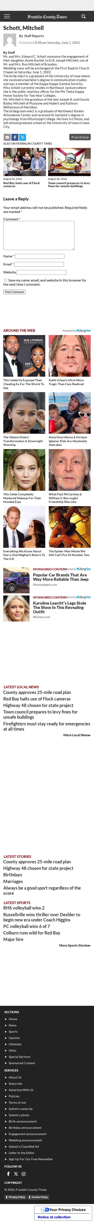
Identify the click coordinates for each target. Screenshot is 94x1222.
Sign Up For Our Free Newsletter (31, 1159)
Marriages (13, 881)
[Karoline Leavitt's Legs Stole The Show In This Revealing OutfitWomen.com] (16, 608)
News (12, 1025)
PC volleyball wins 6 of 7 (26, 926)
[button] (83, 16)
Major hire (13, 939)
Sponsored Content (22, 1063)
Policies (14, 1096)
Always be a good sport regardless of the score (42, 890)
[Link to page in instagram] (23, 1173)
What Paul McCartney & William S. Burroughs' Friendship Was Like (65, 498)
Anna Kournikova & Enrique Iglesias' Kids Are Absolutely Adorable (68, 441)
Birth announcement (23, 1121)
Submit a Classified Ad (24, 1146)
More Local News (76, 735)
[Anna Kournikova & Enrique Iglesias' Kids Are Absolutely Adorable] (70, 413)
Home (13, 1019)
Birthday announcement (25, 1127)
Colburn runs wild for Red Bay (31, 932)
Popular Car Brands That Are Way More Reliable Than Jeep (61, 579)
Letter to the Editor (22, 1153)
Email (8, 264)
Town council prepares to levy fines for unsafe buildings (69, 184)
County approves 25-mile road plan (37, 692)
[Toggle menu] (7, 16)
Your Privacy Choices (67, 1209)
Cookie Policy (40, 1197)
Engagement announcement (27, 1134)
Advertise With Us (21, 1090)
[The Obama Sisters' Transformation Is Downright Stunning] (24, 413)
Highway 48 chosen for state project (38, 705)
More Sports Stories (74, 945)
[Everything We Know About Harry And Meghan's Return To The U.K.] (24, 527)
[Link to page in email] (7, 137)
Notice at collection (54, 1217)
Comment (11, 219)
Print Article (80, 137)
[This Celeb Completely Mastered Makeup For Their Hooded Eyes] (24, 470)
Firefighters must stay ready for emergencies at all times (46, 726)
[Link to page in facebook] (14, 137)
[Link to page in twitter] (22, 137)
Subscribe (15, 1083)
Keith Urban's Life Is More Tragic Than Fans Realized (66, 382)
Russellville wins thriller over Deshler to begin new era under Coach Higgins (41, 917)
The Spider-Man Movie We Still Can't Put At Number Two (69, 553)
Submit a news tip (21, 1109)
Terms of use (17, 1102)
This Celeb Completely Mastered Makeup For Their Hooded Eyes (22, 498)
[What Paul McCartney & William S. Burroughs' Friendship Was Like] (70, 470)
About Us (15, 1077)
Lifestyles (15, 1044)
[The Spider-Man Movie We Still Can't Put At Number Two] (70, 527)
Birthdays (12, 874)
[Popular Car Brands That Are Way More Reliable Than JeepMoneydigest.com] (16, 580)
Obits (12, 1050)
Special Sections (19, 1056)
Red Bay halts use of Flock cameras (21, 184)
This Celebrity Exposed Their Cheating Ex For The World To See (23, 383)
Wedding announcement (25, 1140)
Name (8, 256)
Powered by (70, 330)
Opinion (14, 1038)
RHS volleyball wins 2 (24, 907)
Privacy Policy (17, 1197)
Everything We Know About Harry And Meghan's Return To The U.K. (24, 555)
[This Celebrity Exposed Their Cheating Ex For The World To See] (24, 356)
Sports (13, 1031)
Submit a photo (19, 1115)
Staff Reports (34, 36)
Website (9, 272)
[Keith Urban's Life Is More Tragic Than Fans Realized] (70, 356)
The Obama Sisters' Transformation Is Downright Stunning (23, 441)
